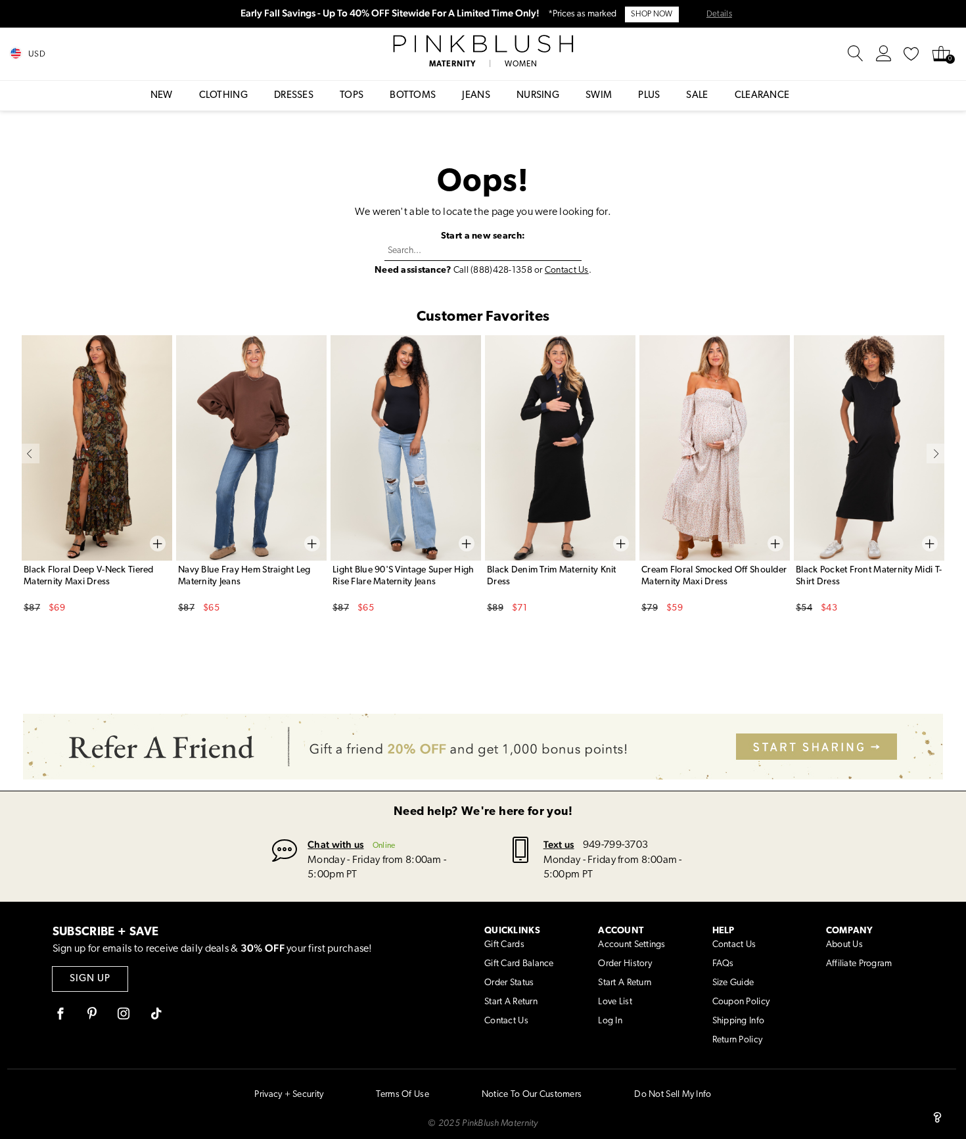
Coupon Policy (741, 1002)
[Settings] (884, 54)
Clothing (223, 96)
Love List (615, 1002)
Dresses (293, 96)
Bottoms (413, 96)
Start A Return (511, 1002)
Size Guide (733, 983)
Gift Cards (504, 945)
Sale (697, 96)
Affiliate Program (859, 964)
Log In (610, 1021)
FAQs (723, 964)
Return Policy (737, 1040)
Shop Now (651, 14)
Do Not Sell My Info (672, 1095)
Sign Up (90, 979)
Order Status (509, 983)
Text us (558, 844)
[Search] (855, 54)
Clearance (762, 96)
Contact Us (567, 270)
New (161, 96)
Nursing (538, 96)
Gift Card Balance (519, 964)
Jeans (476, 96)
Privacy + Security (288, 1095)
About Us (844, 945)
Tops (351, 96)
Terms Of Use (402, 1095)
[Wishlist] (911, 54)
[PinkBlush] (483, 44)
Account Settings (631, 945)
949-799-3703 (615, 845)
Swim (599, 96)
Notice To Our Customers (532, 1095)
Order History (625, 964)
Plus (649, 96)
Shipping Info (738, 1021)
